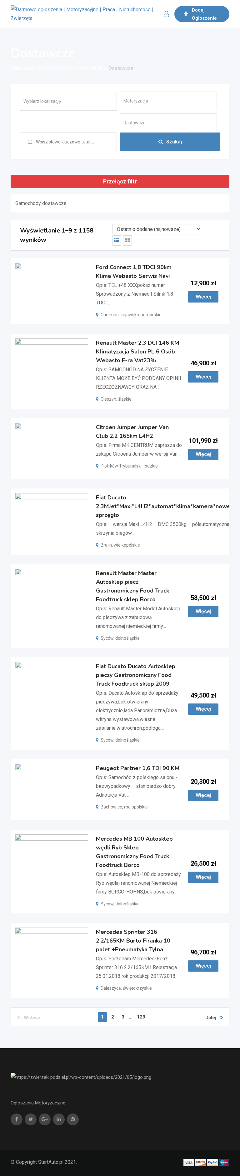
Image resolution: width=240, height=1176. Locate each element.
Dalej (210, 1017)
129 (141, 1017)
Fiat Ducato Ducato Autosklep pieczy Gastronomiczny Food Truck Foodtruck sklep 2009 (135, 675)
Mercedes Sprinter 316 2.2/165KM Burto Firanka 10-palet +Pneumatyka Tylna (134, 940)
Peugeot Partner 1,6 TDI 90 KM (137, 768)
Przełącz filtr (120, 181)
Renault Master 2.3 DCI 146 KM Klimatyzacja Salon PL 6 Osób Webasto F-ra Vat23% (137, 351)
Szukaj (174, 142)
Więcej (203, 297)
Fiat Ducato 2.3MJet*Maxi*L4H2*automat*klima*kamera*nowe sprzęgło (163, 506)
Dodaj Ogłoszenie (204, 14)
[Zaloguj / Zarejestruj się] (166, 14)
